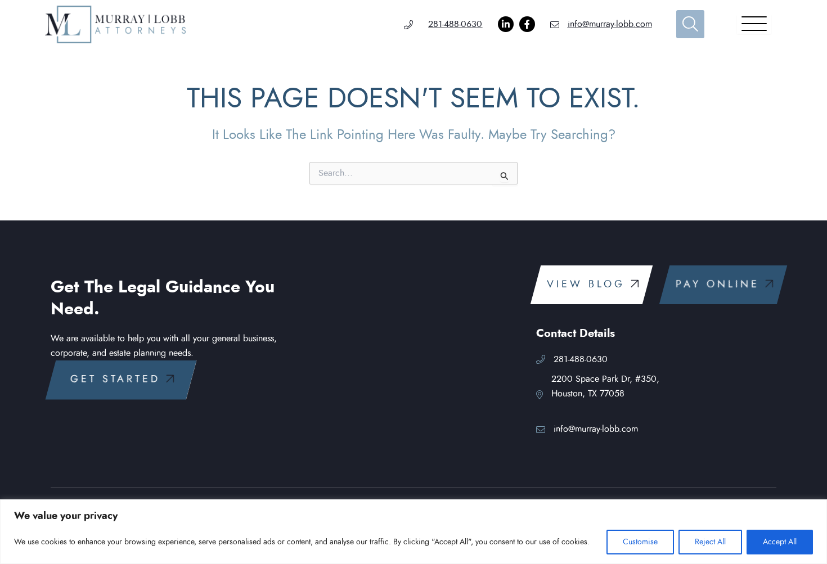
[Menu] (754, 24)
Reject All (710, 542)
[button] (121, 379)
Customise (640, 542)
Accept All (780, 542)
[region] (413, 531)
